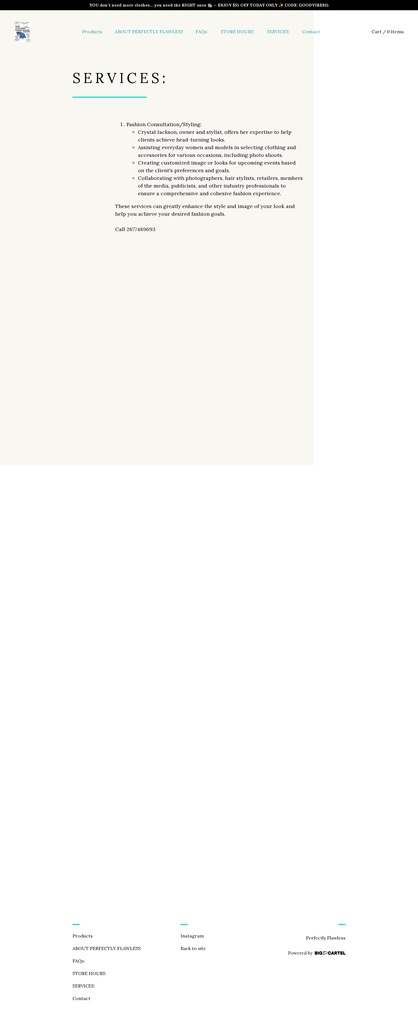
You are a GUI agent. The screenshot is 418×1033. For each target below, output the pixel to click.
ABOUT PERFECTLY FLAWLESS (149, 31)
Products (92, 31)
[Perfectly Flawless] (22, 31)
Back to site (193, 948)
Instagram (192, 936)
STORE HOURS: (237, 31)
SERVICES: (278, 31)
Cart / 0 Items (388, 31)
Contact (311, 31)
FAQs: (202, 31)
